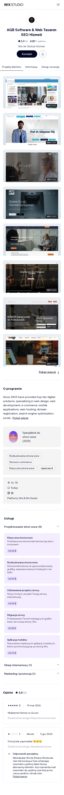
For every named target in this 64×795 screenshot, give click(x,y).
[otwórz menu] (58, 4)
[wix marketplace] (13, 5)
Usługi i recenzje (50, 66)
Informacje (31, 66)
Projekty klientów (11, 66)
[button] (32, 92)
